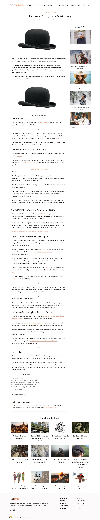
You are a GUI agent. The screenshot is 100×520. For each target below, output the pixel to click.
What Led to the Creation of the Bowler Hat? (24, 380)
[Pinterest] (14, 510)
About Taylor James (23, 402)
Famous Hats (63, 5)
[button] (84, 5)
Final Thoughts (17, 389)
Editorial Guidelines (82, 500)
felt (54, 142)
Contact (79, 508)
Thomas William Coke (29, 162)
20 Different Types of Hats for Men (80, 128)
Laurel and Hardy (42, 122)
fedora (34, 323)
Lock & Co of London (43, 214)
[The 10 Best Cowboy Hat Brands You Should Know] (80, 57)
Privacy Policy (80, 505)
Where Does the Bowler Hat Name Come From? (25, 382)
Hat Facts (51, 5)
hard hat (19, 156)
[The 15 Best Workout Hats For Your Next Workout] (80, 37)
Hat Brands (31, 5)
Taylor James (44, 19)
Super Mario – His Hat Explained (19, 395)
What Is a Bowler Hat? (17, 378)
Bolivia (48, 267)
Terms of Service (81, 503)
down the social (41, 252)
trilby (29, 323)
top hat (58, 138)
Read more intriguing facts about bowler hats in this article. (30, 232)
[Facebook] (11, 510)
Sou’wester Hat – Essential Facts (19, 394)
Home (45, 12)
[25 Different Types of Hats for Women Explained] (80, 78)
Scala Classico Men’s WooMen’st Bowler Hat (43, 341)
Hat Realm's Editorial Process (50, 407)
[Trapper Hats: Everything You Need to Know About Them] (80, 98)
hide (28, 374)
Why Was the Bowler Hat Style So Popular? (23, 384)
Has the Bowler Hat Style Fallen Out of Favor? (24, 387)
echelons (49, 252)
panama (41, 323)
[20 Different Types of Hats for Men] (80, 119)
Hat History (75, 5)
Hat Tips (42, 5)
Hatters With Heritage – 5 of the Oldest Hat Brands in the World (40, 438)
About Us (79, 498)
